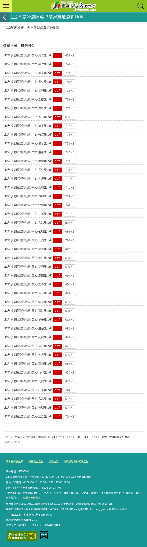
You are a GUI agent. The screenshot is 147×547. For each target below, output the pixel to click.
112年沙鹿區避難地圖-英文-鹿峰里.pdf (27, 284)
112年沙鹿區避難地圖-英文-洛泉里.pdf (27, 328)
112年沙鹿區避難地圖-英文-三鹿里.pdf (27, 416)
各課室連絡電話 (31, 497)
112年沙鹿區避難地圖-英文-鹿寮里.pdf (27, 275)
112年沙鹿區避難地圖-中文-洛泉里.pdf (27, 152)
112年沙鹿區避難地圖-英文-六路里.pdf (27, 398)
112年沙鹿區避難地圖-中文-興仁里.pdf (27, 81)
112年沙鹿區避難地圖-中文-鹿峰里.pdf (27, 108)
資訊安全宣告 (36, 461)
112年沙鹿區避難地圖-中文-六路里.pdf (27, 222)
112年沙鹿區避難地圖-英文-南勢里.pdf (27, 337)
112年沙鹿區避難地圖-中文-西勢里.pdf (27, 187)
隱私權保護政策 (14, 461)
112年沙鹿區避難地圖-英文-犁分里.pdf (27, 293)
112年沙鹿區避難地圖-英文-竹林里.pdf (27, 372)
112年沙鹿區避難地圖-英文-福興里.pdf (27, 266)
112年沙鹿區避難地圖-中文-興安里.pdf (27, 72)
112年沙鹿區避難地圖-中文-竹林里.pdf (27, 196)
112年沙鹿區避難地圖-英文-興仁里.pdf (27, 257)
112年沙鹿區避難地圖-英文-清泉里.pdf (27, 301)
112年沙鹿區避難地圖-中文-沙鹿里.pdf (27, 178)
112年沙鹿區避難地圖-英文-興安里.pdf (27, 249)
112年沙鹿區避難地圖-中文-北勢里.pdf (27, 205)
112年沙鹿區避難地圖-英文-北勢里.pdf (27, 381)
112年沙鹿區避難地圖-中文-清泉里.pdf (27, 125)
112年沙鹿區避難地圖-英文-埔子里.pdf (27, 319)
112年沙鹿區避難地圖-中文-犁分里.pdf (27, 117)
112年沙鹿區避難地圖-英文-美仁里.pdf (27, 55)
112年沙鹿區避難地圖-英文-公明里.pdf (27, 407)
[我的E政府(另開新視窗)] (44, 535)
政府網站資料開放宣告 (76, 461)
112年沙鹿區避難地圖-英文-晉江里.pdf (27, 310)
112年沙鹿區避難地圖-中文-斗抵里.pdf (27, 213)
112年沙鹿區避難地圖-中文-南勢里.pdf (27, 161)
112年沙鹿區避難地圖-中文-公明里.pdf (27, 231)
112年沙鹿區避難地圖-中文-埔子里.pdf (27, 143)
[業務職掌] (8, 515)
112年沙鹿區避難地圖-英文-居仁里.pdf (27, 345)
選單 (6, 6)
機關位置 (54, 461)
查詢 (141, 6)
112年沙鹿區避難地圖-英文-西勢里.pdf (27, 363)
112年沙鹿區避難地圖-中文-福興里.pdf (27, 90)
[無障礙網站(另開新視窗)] (22, 536)
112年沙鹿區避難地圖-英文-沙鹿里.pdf (27, 354)
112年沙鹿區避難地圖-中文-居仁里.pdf (27, 169)
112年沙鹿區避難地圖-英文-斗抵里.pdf (27, 390)
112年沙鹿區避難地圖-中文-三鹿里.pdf (27, 240)
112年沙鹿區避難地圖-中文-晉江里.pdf (27, 134)
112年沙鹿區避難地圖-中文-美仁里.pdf (27, 64)
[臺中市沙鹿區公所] (73, 6)
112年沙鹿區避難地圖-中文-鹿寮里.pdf (27, 99)
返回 (4, 17)
